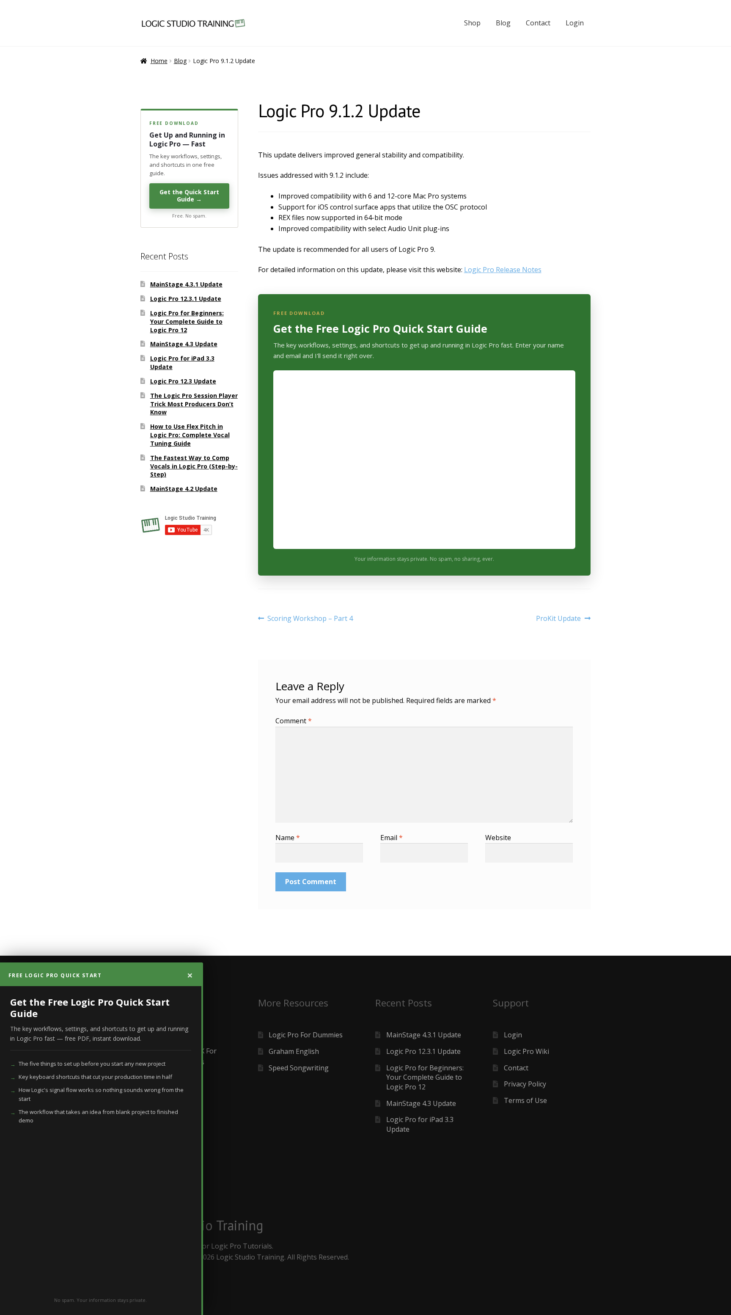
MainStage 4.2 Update (183, 489)
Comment (293, 720)
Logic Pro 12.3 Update (183, 381)
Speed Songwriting (299, 1067)
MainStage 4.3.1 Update (186, 284)
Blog (503, 23)
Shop (472, 23)
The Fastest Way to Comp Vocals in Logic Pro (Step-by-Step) (194, 466)
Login (575, 23)
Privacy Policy (525, 1084)
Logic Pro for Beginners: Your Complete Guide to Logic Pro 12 (187, 321)
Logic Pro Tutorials (241, 1246)
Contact (538, 23)
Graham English (294, 1051)
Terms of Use (525, 1100)
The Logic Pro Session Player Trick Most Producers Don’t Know (194, 403)
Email (391, 837)
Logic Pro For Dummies (306, 1034)
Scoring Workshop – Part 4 (310, 618)
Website (498, 837)
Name (287, 837)
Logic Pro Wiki (526, 1051)
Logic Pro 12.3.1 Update (185, 299)
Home (159, 61)
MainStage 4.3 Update (183, 344)
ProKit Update (558, 618)
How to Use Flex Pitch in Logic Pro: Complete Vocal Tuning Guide (190, 434)
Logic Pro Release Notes (502, 269)
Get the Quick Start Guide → (189, 195)
